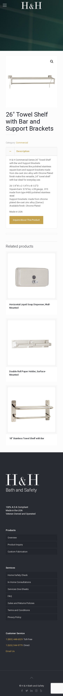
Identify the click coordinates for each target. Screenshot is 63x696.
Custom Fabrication (17, 551)
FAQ (10, 596)
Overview (12, 537)
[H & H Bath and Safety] (31, 5)
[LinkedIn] (31, 690)
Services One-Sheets (18, 589)
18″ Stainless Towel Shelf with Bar (26, 438)
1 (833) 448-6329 (14, 639)
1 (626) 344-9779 (14, 645)
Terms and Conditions (19, 610)
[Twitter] (27, 690)
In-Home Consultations (19, 582)
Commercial (22, 142)
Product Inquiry (15, 544)
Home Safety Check (18, 575)
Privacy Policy (14, 617)
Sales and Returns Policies (21, 603)
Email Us (10, 651)
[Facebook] (22, 690)
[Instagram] (36, 690)
